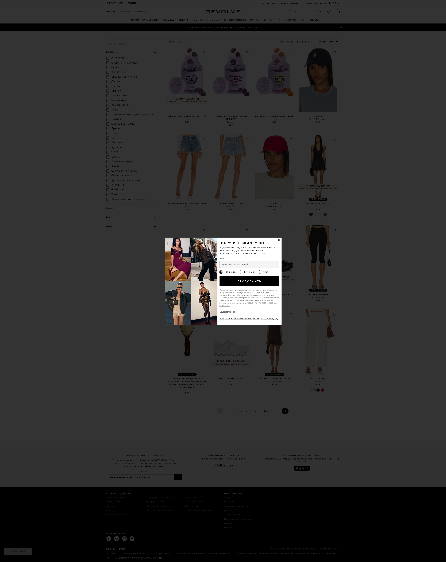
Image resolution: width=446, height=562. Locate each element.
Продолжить (249, 281)
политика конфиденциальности (258, 300)
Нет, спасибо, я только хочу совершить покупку (249, 318)
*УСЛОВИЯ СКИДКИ (228, 312)
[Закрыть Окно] (279, 240)
